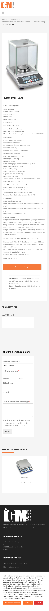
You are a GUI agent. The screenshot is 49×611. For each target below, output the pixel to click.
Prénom (6, 379)
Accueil (4, 19)
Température (14, 283)
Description (9, 307)
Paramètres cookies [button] (12, 603)
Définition (30, 286)
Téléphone (8, 383)
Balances (14, 19)
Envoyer (7, 431)
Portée (36, 286)
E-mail (7, 392)
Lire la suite (24, 482)
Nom (21, 379)
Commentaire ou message (16, 402)
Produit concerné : (11, 362)
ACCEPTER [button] (28, 603)
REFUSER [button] (38, 603)
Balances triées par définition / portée (16, 22)
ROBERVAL (13, 288)
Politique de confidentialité (16, 420)
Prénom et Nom (11, 371)
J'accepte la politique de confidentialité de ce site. (15, 424)
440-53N (24, 477)
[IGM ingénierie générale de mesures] (24, 4)
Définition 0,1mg (39, 22)
